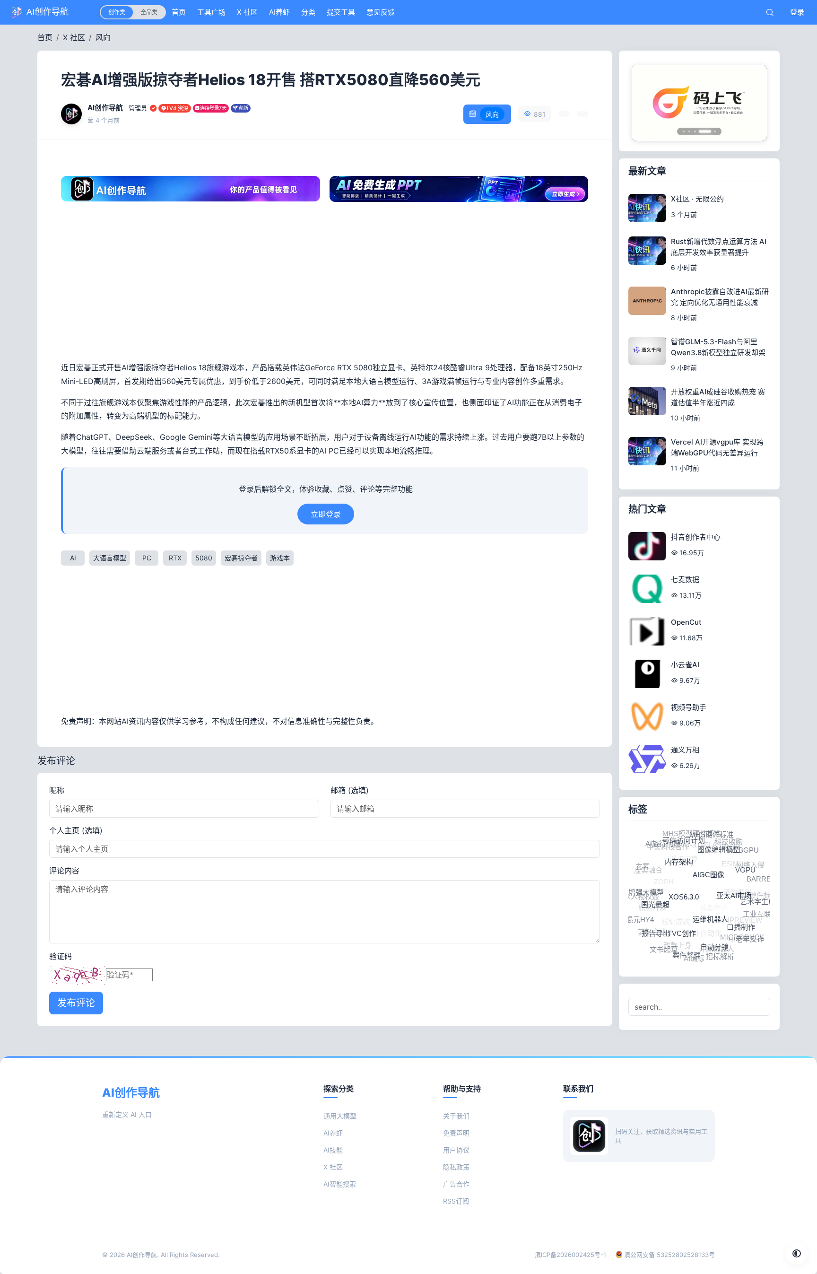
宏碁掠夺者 (241, 558)
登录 (797, 12)
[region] (699, 103)
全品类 (148, 12)
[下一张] (753, 102)
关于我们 (456, 1116)
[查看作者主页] (71, 114)
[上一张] (644, 102)
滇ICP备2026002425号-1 (570, 1254)
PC (146, 558)
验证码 (60, 956)
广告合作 (456, 1184)
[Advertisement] (324, 285)
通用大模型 (339, 1116)
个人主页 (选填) (76, 830)
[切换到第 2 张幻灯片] (689, 131)
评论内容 (64, 870)
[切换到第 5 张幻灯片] (710, 131)
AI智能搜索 (339, 1184)
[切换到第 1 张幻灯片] (684, 131)
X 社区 (74, 37)
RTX (175, 558)
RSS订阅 (456, 1201)
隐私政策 (456, 1167)
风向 (103, 37)
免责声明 (456, 1133)
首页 (44, 37)
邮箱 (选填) (349, 790)
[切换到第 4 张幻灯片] (701, 131)
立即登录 (326, 514)
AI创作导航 (142, 1254)
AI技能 (333, 1150)
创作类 (116, 12)
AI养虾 (333, 1133)
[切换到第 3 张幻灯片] (695, 131)
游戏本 (280, 558)
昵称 (56, 790)
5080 (203, 558)
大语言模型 (109, 558)
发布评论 (76, 1003)
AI (73, 558)
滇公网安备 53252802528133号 (668, 1254)
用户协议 (456, 1150)
